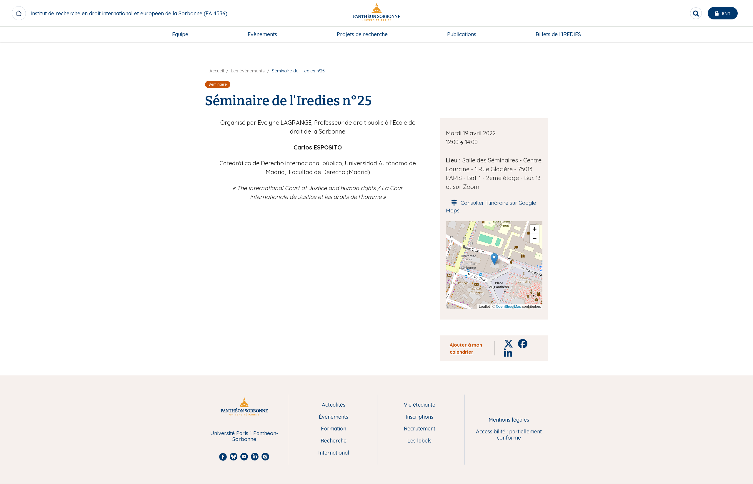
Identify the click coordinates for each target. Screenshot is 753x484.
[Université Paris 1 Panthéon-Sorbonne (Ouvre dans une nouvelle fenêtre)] (376, 13)
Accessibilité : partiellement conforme (509, 435)
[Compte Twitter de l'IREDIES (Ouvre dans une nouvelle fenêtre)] (740, 48)
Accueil (216, 71)
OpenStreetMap (508, 306)
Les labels (419, 441)
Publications (461, 34)
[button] (494, 259)
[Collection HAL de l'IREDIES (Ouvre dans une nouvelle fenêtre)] (740, 84)
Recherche (333, 441)
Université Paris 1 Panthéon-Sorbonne (244, 436)
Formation (333, 429)
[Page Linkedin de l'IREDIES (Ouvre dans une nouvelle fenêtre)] (740, 60)
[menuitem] (180, 34)
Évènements (333, 417)
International (333, 453)
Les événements (248, 71)
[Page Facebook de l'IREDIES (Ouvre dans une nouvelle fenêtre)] (740, 72)
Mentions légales (509, 420)
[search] (696, 13)
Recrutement (419, 429)
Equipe (180, 34)
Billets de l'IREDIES (558, 34)
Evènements (262, 34)
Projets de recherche (362, 34)
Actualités (333, 405)
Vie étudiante (419, 405)
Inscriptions (419, 417)
